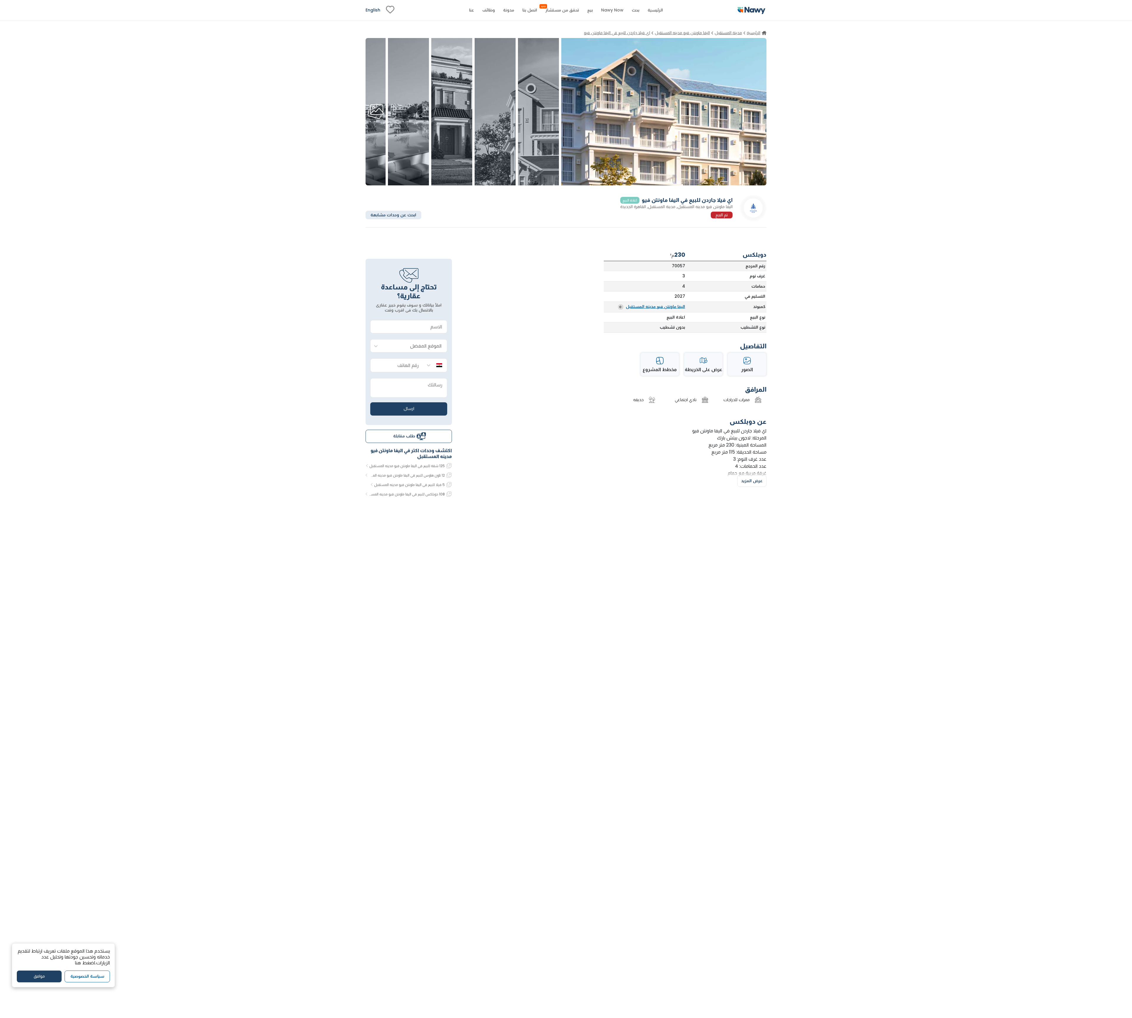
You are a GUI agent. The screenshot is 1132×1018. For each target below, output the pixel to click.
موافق (39, 976)
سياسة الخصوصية (87, 976)
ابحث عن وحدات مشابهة (393, 215)
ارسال (409, 408)
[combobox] (414, 346)
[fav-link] (390, 10)
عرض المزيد (752, 481)
